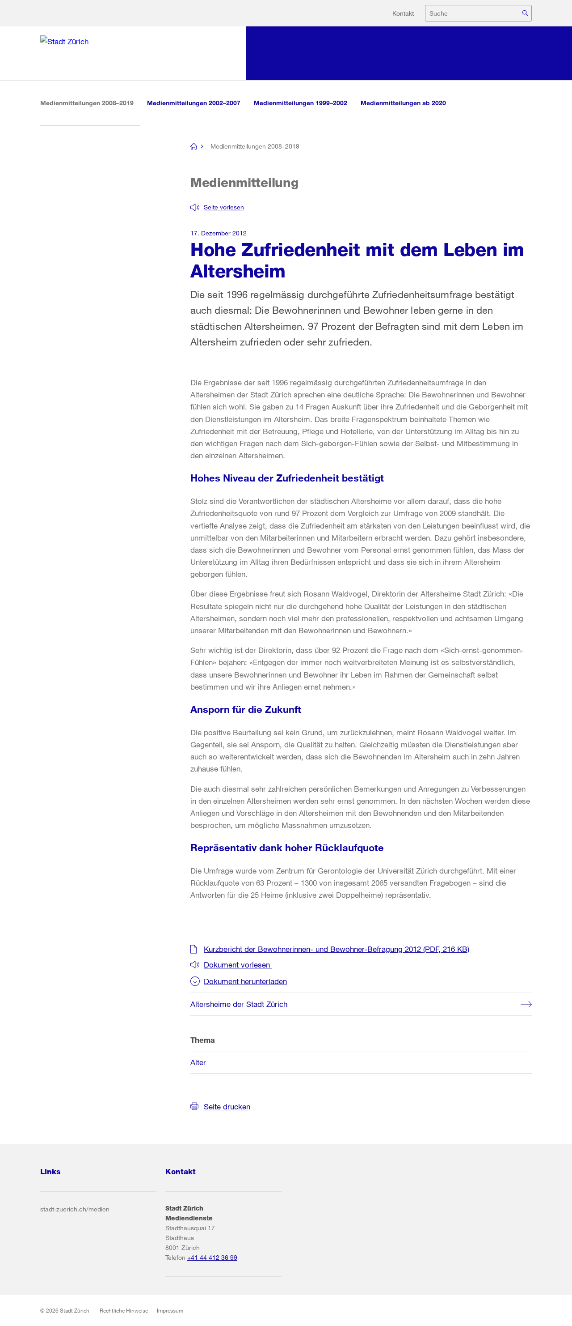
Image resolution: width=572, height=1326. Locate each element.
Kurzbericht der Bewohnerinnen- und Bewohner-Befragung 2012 (336, 949)
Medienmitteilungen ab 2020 (403, 103)
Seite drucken (227, 1106)
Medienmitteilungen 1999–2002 (300, 103)
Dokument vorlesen (238, 964)
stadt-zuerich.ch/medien (74, 1209)
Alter (198, 1062)
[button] (217, 207)
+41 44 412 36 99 (212, 1257)
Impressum (170, 1310)
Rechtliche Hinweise (124, 1310)
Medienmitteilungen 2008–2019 (90, 102)
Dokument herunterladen (245, 981)
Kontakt (403, 13)
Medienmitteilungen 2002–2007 (193, 103)
